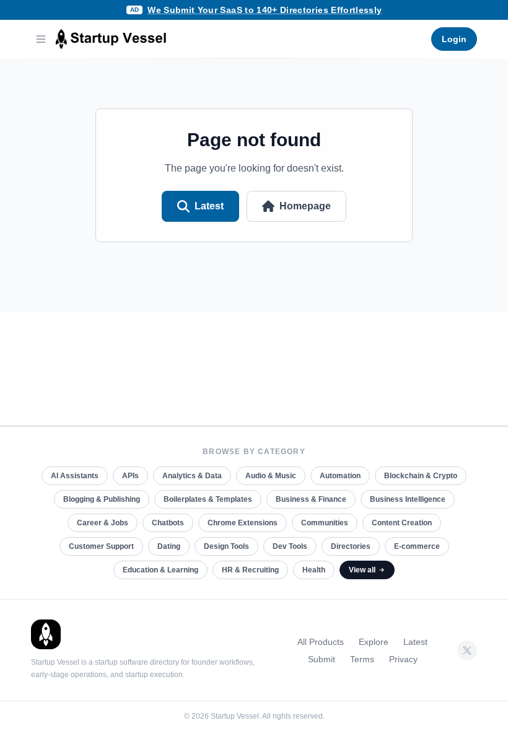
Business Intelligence (407, 499)
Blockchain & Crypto (420, 475)
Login (454, 39)
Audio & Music (270, 475)
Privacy (403, 659)
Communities (324, 523)
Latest (209, 206)
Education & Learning (160, 570)
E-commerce (417, 546)
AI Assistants (75, 475)
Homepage (305, 206)
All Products (320, 642)
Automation (340, 475)
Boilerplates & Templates (208, 499)
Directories (350, 546)
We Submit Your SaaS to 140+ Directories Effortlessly (264, 10)
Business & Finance (311, 499)
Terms (362, 659)
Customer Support (101, 546)
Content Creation (402, 523)
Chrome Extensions (243, 523)
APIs (130, 475)
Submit (321, 659)
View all (362, 570)
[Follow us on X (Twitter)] (467, 650)
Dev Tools (290, 546)
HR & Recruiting (250, 570)
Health (313, 570)
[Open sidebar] (41, 39)
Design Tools (226, 546)
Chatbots (168, 523)
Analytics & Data (192, 475)
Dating (168, 546)
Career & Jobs (102, 523)
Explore (373, 642)
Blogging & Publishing (101, 499)
